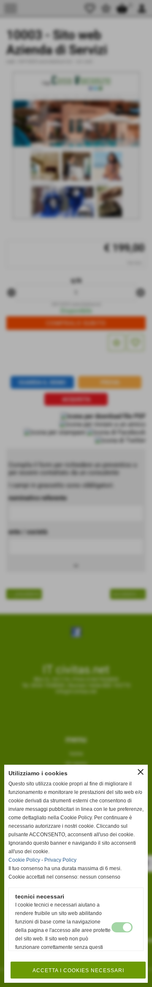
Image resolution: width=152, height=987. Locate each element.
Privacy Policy (60, 860)
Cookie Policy (24, 860)
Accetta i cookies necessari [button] (78, 970)
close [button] (141, 772)
